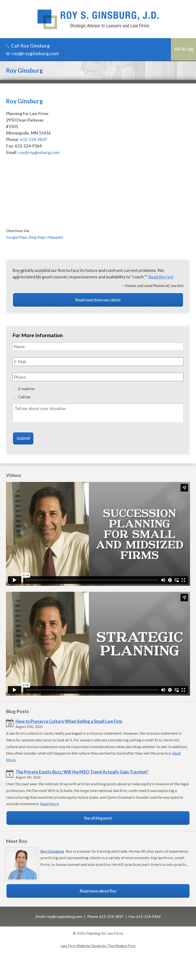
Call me (24, 396)
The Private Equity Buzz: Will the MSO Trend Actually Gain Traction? (82, 771)
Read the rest (161, 276)
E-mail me (26, 388)
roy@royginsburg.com (35, 53)
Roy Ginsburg (52, 851)
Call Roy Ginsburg (30, 45)
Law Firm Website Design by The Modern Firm (98, 946)
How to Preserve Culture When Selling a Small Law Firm (69, 721)
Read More (49, 803)
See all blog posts (98, 818)
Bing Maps (37, 237)
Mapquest (55, 237)
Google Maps (16, 237)
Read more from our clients (98, 299)
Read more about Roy (98, 890)
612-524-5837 (33, 139)
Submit (23, 438)
